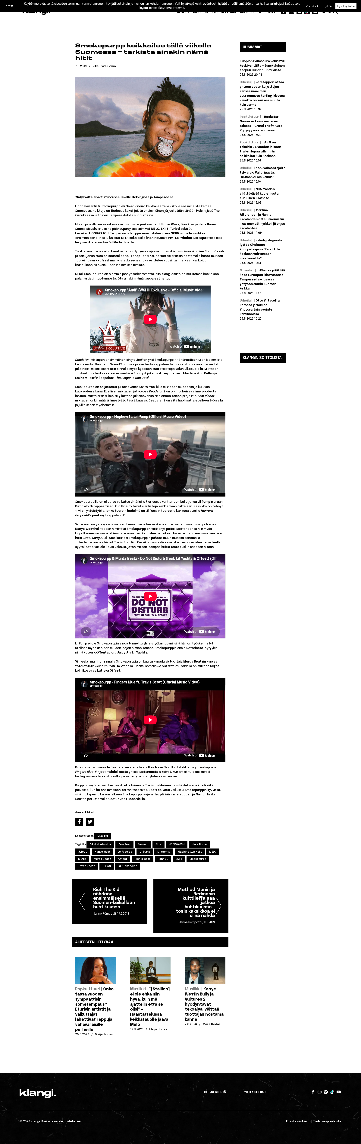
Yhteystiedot (255, 1092)
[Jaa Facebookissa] (79, 822)
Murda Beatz (102, 859)
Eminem (143, 844)
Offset (122, 859)
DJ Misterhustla (100, 844)
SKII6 (179, 859)
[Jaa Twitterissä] (90, 822)
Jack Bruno (199, 844)
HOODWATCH (176, 844)
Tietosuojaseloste (327, 1121)
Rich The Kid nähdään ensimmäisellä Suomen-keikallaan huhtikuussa (114, 901)
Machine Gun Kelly (190, 852)
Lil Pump (145, 852)
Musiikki (102, 836)
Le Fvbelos (125, 852)
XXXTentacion (127, 866)
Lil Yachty (163, 852)
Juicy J (82, 852)
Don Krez (124, 844)
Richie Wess (142, 859)
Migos (82, 859)
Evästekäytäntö (298, 1121)
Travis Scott (86, 866)
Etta (158, 844)
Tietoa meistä (214, 1092)
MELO (212, 852)
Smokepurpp (198, 859)
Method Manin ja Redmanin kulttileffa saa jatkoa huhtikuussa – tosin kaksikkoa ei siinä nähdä (195, 906)
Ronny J (163, 859)
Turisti (106, 866)
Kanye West (102, 852)
